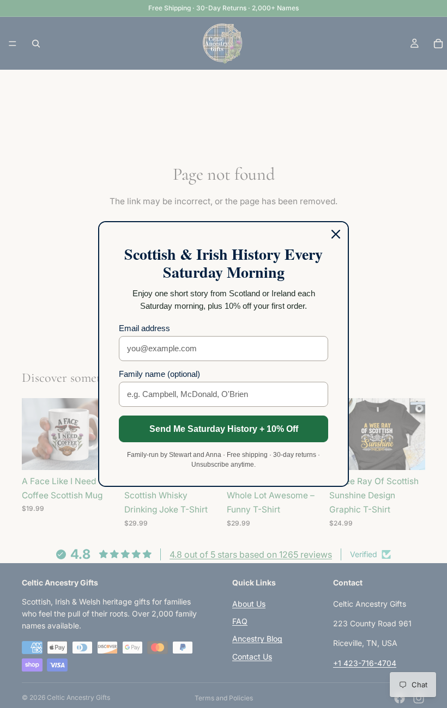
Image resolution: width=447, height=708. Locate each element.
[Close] (336, 234)
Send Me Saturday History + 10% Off (223, 429)
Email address (144, 328)
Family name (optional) (159, 374)
